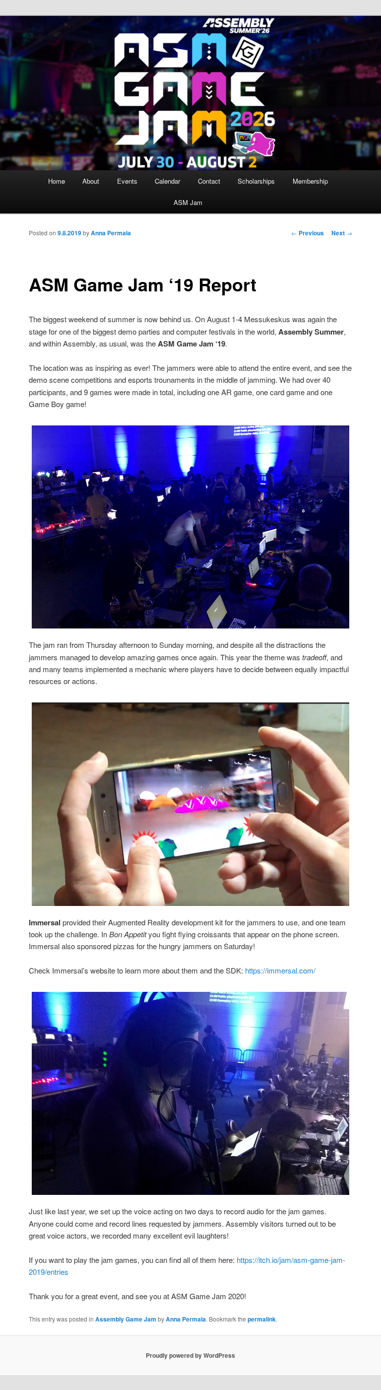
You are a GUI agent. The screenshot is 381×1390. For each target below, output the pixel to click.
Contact (209, 181)
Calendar (167, 181)
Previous (307, 232)
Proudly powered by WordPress (190, 1355)
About (90, 181)
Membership (310, 181)
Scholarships (256, 181)
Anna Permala (111, 232)
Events (127, 181)
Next (341, 232)
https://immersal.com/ (280, 970)
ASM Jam (188, 202)
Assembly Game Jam (125, 1319)
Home (56, 181)
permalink (262, 1319)
